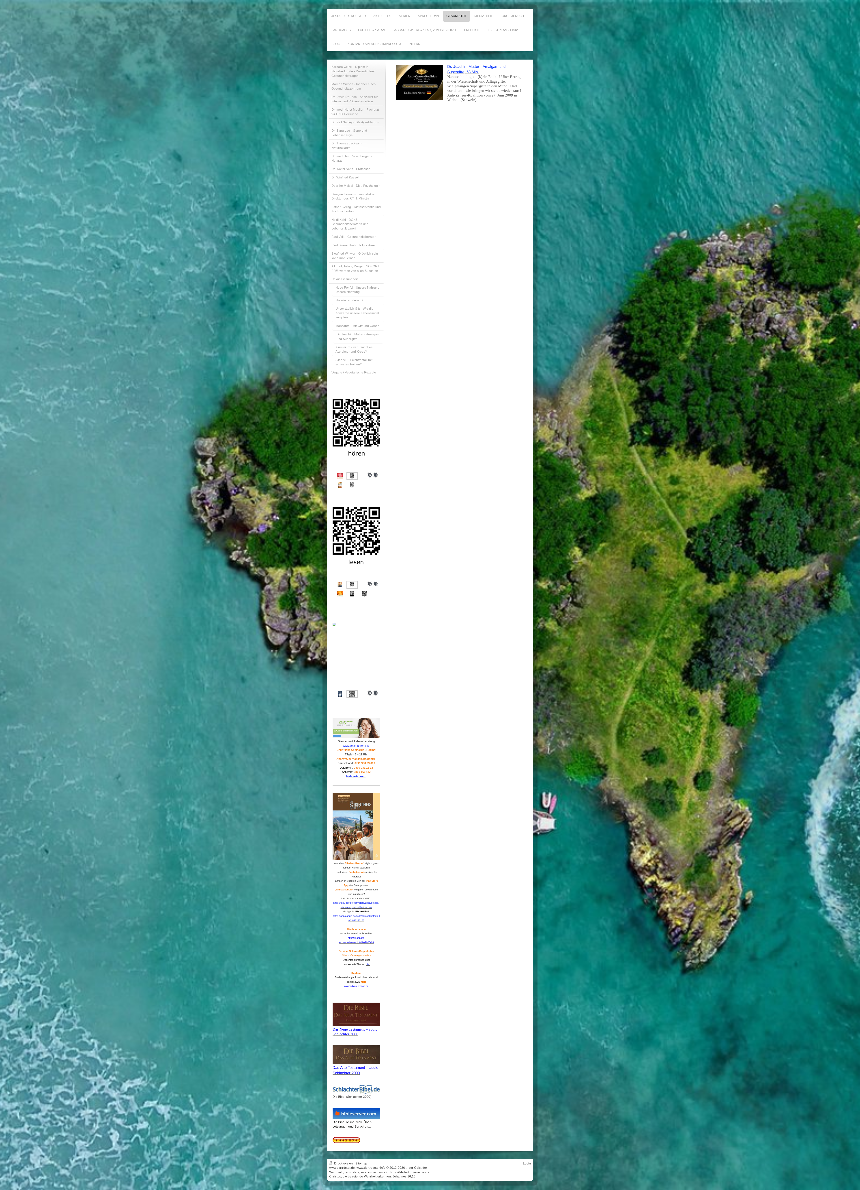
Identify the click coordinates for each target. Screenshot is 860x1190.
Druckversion (343, 1163)
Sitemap (361, 1163)
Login (527, 1163)
